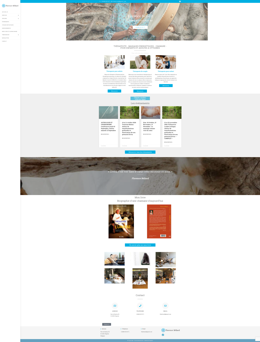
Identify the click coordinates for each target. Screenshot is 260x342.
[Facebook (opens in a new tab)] (180, 1)
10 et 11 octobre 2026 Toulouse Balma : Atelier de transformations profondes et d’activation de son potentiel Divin (129, 128)
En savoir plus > (105, 134)
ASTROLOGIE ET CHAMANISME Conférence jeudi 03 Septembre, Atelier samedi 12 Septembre (108, 126)
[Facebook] (163, 335)
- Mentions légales (148, 340)
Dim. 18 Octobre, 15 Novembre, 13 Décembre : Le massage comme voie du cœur (149, 126)
